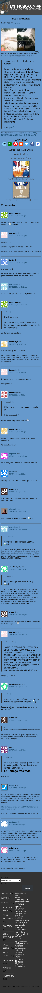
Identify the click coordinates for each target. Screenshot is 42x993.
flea (16, 914)
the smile (19, 959)
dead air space (29, 132)
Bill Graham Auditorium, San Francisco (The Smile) (21, 200)
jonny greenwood (9, 134)
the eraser (18, 952)
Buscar (3, 883)
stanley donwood (20, 948)
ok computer (18, 939)
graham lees (18, 920)
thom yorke (19, 962)
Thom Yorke (8, 976)
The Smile (7, 968)
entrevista (20, 911)
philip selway (22, 943)
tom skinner (20, 966)
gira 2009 (19, 916)
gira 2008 (22, 913)
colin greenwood (22, 902)
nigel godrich (21, 934)
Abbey (11, 785)
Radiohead (8, 960)
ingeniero (26, 920)
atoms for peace (21, 899)
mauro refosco (20, 932)
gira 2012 (18, 918)
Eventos (5, 898)
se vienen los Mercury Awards (21, 158)
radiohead (19, 946)
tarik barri (19, 950)
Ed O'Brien (7, 926)
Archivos (4, 877)
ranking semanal (27, 134)
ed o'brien (19, 909)
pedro (11, 471)
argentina (17, 897)
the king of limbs (19, 955)
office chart (18, 936)
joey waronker (20, 925)
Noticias (18, 23)
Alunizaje (12, 509)
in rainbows (21, 922)
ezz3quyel (13, 822)
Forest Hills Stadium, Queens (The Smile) (21, 179)
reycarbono (13, 284)
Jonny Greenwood (7, 23)
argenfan (12, 454)
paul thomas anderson (21, 941)
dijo (11, 312)
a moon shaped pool (20, 894)
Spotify (11, 127)
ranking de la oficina (21, 154)
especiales (6, 893)
